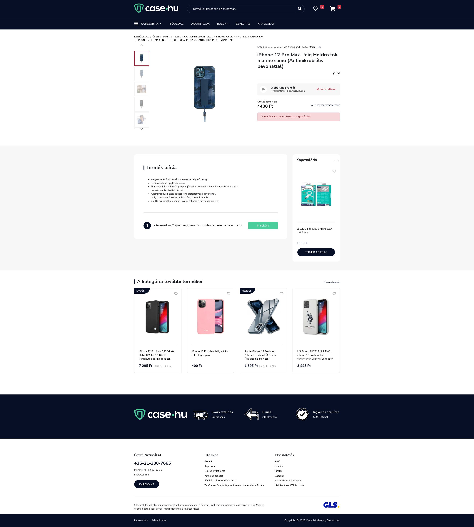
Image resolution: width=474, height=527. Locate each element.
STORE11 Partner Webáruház (220, 480)
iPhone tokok (224, 36)
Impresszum (141, 520)
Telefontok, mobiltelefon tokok (193, 36)
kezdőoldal (141, 36)
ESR (319, 47)
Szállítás (243, 24)
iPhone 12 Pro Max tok (249, 36)
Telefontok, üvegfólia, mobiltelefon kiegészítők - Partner (235, 485)
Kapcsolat (266, 24)
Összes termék (161, 36)
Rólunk (222, 24)
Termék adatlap (316, 252)
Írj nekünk (263, 225)
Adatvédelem (159, 520)
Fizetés (279, 471)
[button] (141, 129)
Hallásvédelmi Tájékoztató (289, 485)
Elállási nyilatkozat (215, 471)
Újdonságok (200, 24)
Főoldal (176, 24)
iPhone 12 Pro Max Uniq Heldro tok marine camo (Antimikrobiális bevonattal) (185, 40)
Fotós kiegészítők (214, 476)
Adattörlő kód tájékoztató (288, 480)
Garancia (280, 476)
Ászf (277, 461)
